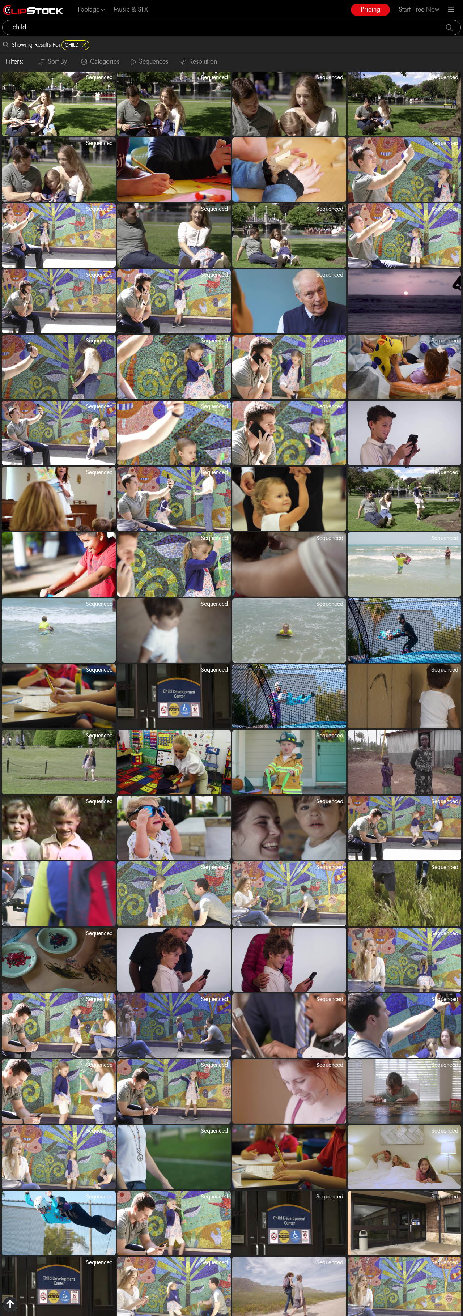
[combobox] (231, 27)
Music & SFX (131, 10)
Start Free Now (419, 10)
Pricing (370, 10)
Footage (88, 10)
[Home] (33, 10)
